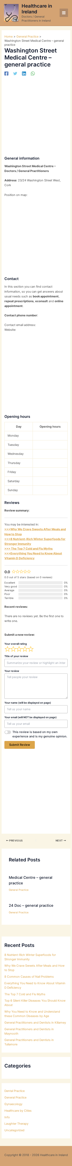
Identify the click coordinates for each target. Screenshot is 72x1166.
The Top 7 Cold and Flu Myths (24, 994)
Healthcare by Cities (18, 1110)
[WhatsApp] (33, 73)
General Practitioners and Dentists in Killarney (35, 1022)
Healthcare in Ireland (37, 9)
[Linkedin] (24, 73)
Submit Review (19, 745)
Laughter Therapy (16, 1123)
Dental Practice (14, 1091)
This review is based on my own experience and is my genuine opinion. (39, 734)
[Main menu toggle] (64, 13)
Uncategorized (14, 1130)
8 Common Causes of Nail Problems (29, 976)
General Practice (18, 889)
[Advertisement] (36, 114)
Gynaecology (13, 1104)
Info (7, 1117)
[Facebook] (6, 73)
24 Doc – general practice (31, 905)
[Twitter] (15, 73)
